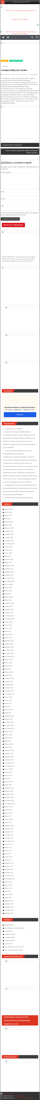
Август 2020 (9, 731)
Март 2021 (8, 713)
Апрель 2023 (9, 634)
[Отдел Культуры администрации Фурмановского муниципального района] (20, 15)
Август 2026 (9, 509)
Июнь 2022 (8, 666)
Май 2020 (8, 741)
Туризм (7, 943)
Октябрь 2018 (9, 800)
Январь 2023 (9, 644)
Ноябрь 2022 (9, 650)
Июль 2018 (8, 810)
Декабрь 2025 (9, 534)
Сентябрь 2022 (9, 656)
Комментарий (6, 172)
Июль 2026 (8, 512)
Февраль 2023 (9, 641)
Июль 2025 (8, 550)
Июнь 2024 (8, 590)
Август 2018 (9, 807)
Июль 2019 (8, 772)
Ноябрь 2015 (9, 910)
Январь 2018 (9, 829)
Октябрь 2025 (9, 540)
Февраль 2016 (9, 901)
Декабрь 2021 (9, 684)
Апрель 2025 (9, 559)
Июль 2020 (8, 735)
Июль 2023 (8, 625)
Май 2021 (8, 706)
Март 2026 (8, 525)
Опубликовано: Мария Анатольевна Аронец (14, 74)
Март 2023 (8, 637)
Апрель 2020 (9, 744)
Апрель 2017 (9, 857)
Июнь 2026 (8, 515)
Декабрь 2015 (9, 907)
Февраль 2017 (9, 863)
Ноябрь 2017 (9, 835)
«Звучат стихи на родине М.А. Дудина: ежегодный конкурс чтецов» (22, 151)
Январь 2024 (9, 606)
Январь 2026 (9, 531)
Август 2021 (9, 697)
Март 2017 (8, 860)
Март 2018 (8, 822)
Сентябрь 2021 (9, 694)
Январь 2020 (9, 753)
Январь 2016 (9, 904)
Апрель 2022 (9, 672)
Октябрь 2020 (9, 725)
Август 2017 (9, 844)
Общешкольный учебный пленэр (15, 497)
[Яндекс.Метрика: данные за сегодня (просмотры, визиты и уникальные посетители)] (7, 1094)
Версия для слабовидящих (13, 225)
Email (3, 198)
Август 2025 (9, 547)
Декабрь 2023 (9, 609)
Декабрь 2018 (9, 794)
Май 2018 (8, 816)
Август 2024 (9, 584)
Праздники (5, 60)
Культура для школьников (13, 928)
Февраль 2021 (9, 716)
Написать (20, 414)
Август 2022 (9, 659)
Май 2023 (8, 631)
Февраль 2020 (9, 750)
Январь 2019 (9, 791)
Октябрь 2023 (9, 616)
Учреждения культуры (16, 60)
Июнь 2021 (8, 703)
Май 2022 (8, 669)
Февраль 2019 (9, 788)
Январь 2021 (9, 719)
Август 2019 (9, 769)
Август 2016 (9, 882)
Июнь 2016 (8, 888)
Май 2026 (8, 518)
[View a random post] (37, 37)
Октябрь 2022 (9, 653)
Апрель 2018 (9, 819)
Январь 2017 (9, 866)
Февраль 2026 (9, 528)
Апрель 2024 (9, 597)
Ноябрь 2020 (9, 722)
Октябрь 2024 (9, 578)
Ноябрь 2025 (9, 537)
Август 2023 (9, 622)
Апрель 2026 (9, 522)
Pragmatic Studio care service (24, 1098)
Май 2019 (8, 778)
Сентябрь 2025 (9, 544)
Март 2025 (8, 562)
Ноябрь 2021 (9, 688)
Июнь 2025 (8, 553)
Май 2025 (8, 556)
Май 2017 (8, 854)
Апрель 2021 (9, 709)
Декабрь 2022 (9, 647)
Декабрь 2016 (9, 869)
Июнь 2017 (8, 850)
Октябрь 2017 (9, 838)
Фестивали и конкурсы (12, 950)
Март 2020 (8, 747)
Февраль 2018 (9, 825)
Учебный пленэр (10, 429)
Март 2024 (8, 600)
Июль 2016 (8, 885)
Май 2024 (8, 594)
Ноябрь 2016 (9, 872)
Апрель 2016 (9, 894)
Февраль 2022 (9, 678)
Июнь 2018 (8, 813)
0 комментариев (33, 74)
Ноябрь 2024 (9, 575)
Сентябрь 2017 (9, 841)
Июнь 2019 (8, 775)
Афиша (7, 925)
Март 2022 (8, 675)
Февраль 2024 (9, 603)
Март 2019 (8, 785)
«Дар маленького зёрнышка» (12, 145)
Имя (2, 191)
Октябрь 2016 (9, 875)
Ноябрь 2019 (9, 760)
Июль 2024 (8, 587)
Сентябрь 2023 (9, 619)
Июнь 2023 (8, 628)
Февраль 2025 (9, 565)
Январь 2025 (9, 569)
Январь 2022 (9, 681)
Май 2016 (8, 891)
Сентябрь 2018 (9, 803)
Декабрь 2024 (9, 572)
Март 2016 (8, 897)
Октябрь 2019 (9, 763)
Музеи (7, 931)
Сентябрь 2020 (9, 728)
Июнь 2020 (8, 738)
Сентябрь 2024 (9, 581)
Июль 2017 (8, 847)
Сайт (2, 205)
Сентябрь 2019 (9, 766)
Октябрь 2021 (9, 691)
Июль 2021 (8, 700)
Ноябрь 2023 (9, 612)
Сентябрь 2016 (9, 879)
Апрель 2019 (9, 782)
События (8, 940)
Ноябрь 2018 (9, 797)
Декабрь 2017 (9, 832)
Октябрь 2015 (9, 913)
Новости (8, 934)
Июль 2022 (8, 663)
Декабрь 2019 (9, 756)
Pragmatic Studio (18, 1096)
